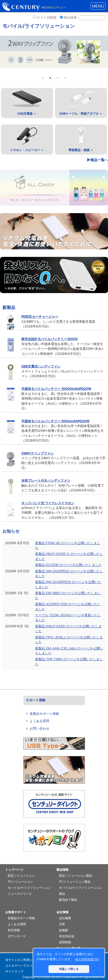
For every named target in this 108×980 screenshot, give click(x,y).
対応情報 (14, 930)
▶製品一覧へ (97, 160)
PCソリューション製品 (74, 881)
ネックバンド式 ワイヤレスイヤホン (47, 503)
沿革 (62, 924)
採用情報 (65, 942)
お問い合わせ (39, 728)
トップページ (14, 869)
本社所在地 (66, 936)
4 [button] (65, 77)
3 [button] (57, 77)
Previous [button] (5, 55)
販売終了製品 (68, 900)
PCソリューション (20, 881)
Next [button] (102, 55)
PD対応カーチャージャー (39, 316)
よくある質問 (39, 721)
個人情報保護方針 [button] (87, 959)
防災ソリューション (21, 875)
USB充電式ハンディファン (41, 366)
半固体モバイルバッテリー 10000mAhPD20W (56, 389)
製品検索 (70, 17)
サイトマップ (14, 971)
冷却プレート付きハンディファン (45, 480)
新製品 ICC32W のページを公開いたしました (68, 565)
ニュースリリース (20, 894)
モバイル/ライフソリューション (29, 888)
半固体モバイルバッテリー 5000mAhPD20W (55, 421)
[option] (54, 52)
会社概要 (65, 918)
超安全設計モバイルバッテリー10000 (49, 339)
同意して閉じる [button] (69, 968)
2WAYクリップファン (37, 453)
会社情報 (63, 912)
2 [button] (50, 77)
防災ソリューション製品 (75, 875)
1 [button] (42, 77)
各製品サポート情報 (44, 714)
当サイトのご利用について (23, 960)
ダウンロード (17, 936)
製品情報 (63, 869)
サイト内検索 (47, 17)
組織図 (63, 930)
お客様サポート (15, 912)
